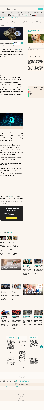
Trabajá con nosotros (27, 388)
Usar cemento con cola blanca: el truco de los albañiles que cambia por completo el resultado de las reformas (36, 62)
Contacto (7, 386)
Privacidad (22, 396)
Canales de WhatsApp (17, 386)
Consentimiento (22, 398)
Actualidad (27, 12)
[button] (41, 346)
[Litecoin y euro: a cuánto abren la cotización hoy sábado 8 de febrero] (15, 238)
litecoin (16, 17)
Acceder (40, 9)
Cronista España (3, 17)
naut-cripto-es (15, 228)
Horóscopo (22, 377)
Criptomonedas (33, 12)
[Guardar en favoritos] (22, 43)
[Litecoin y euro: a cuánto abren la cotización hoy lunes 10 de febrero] (3, 238)
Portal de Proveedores (16, 388)
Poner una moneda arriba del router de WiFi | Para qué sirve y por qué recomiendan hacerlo (35, 56)
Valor (42, 87)
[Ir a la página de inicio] (3, 9)
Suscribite (26, 386)
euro (6, 228)
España (18, 49)
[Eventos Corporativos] (17, 384)
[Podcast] (27, 384)
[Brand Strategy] (22, 384)
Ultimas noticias (3, 12)
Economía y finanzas (11, 12)
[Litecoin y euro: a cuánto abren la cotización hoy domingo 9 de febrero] (9, 238)
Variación (35, 87)
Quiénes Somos (35, 386)
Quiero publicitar (13, 217)
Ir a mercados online (3, 15)
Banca (38, 12)
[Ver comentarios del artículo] (13, 46)
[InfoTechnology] (32, 384)
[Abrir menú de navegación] (1, 9)
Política (22, 12)
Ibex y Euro (18, 12)
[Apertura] (11, 384)
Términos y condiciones (22, 394)
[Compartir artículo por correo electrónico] (10, 46)
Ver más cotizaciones (40, 15)
